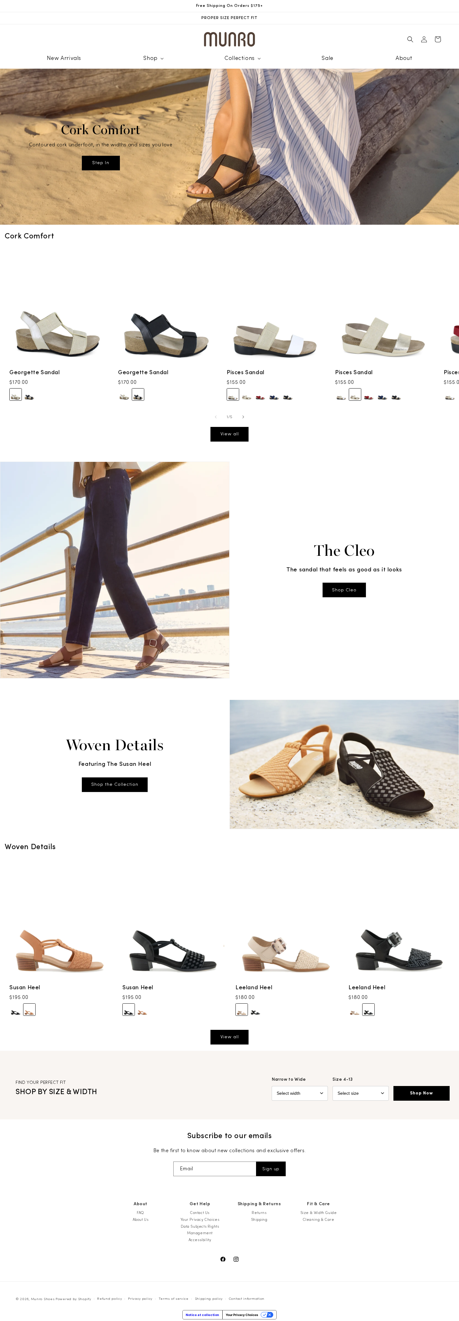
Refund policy (109, 1299)
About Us (141, 1219)
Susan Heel (24, 987)
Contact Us (200, 1213)
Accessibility (200, 1240)
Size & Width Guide (318, 1213)
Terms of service (174, 1299)
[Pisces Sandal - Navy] (274, 394)
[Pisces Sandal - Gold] (246, 394)
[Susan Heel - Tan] (29, 1009)
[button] (153, 58)
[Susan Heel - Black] (15, 1009)
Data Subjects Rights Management (200, 1229)
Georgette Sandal (34, 372)
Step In (100, 163)
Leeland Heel (253, 987)
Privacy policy (140, 1299)
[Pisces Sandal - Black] (288, 394)
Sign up (270, 1169)
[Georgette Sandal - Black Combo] (29, 394)
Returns (259, 1213)
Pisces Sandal (245, 372)
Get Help (200, 1203)
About (140, 1203)
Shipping (259, 1219)
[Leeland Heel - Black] (255, 1009)
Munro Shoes (43, 1299)
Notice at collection (202, 1315)
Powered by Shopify (73, 1299)
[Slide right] (243, 417)
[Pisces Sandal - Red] (260, 394)
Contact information (246, 1299)
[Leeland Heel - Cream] (241, 1009)
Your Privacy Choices (200, 1219)
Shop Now (421, 1093)
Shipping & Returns (259, 1203)
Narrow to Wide (289, 1079)
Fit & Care (318, 1203)
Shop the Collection (114, 784)
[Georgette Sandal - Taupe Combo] (15, 394)
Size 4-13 (343, 1079)
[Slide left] (216, 417)
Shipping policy (209, 1299)
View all (229, 434)
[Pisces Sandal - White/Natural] (233, 394)
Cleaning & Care (318, 1219)
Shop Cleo (344, 590)
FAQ (140, 1213)
